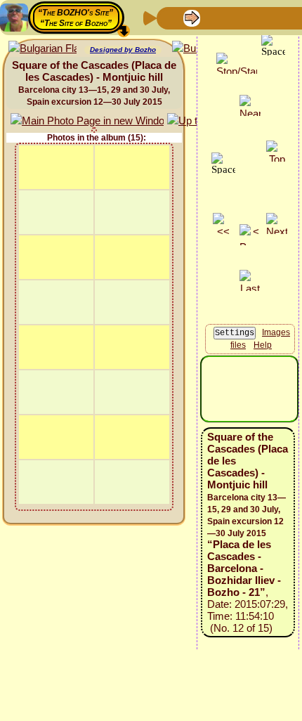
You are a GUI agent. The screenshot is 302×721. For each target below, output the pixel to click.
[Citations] (236, 17)
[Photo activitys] (281, 17)
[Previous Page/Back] (169, 17)
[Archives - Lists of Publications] (214, 17)
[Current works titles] (259, 17)
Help (263, 345)
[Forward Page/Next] (191, 17)
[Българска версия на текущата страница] (42, 49)
